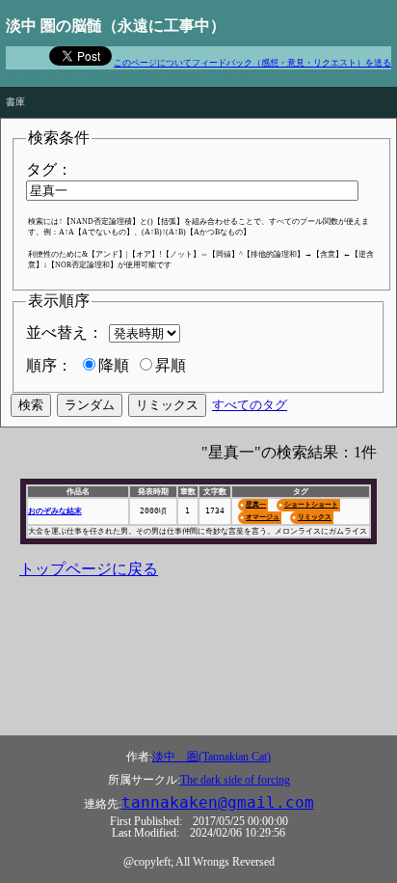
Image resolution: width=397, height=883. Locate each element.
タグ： (49, 169)
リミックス (314, 516)
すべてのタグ (249, 405)
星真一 (256, 504)
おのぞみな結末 (55, 511)
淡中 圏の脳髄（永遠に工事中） (115, 25)
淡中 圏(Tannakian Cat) (211, 756)
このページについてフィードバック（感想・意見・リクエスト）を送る (252, 63)
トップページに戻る (88, 569)
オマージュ (262, 516)
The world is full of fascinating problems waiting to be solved (126, 74)
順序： (49, 365)
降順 (113, 365)
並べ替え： (64, 332)
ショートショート (311, 504)
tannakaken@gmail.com (217, 803)
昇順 (170, 365)
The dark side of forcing (235, 779)
